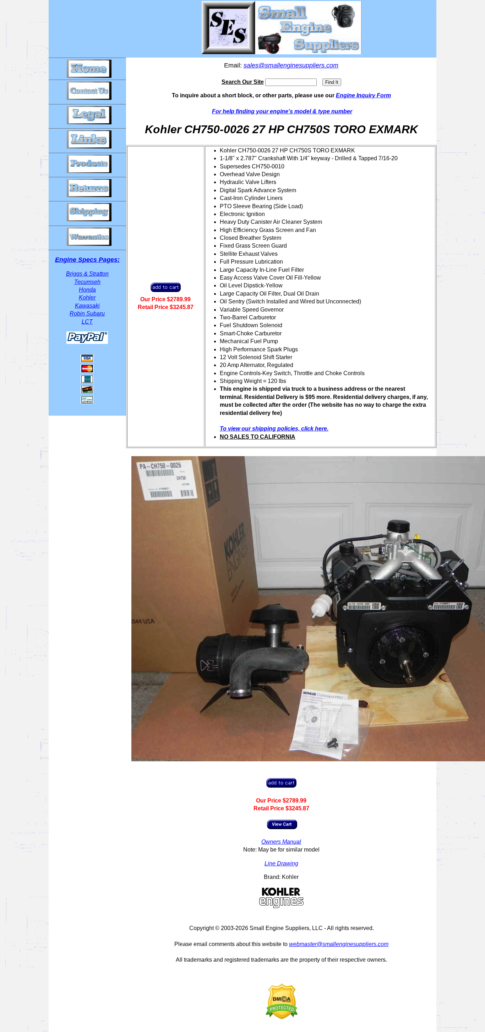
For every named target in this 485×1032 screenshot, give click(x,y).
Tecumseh (87, 282)
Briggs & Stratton (87, 274)
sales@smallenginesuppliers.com (291, 65)
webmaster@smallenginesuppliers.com (338, 944)
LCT (87, 322)
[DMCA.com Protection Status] (281, 1017)
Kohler (87, 298)
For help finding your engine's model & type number (282, 111)
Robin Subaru (87, 313)
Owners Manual (281, 842)
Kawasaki (87, 306)
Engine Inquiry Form (363, 95)
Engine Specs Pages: (87, 259)
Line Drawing (281, 863)
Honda (87, 290)
